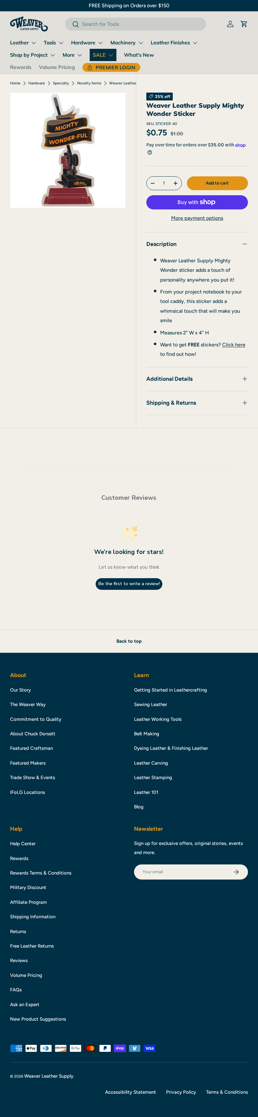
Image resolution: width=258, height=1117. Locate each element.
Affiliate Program (28, 902)
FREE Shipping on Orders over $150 (129, 6)
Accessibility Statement (130, 1092)
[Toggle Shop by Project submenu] (52, 55)
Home (15, 83)
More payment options (197, 218)
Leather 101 (146, 792)
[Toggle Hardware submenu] (100, 43)
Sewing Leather (150, 704)
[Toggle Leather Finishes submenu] (195, 43)
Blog (138, 807)
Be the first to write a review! (129, 584)
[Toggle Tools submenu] (61, 43)
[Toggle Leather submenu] (33, 43)
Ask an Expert (24, 1004)
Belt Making (146, 734)
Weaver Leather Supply (48, 1076)
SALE (99, 55)
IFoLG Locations (27, 792)
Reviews (19, 960)
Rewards (20, 67)
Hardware (83, 42)
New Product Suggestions (38, 1019)
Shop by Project (29, 55)
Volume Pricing (57, 67)
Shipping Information (32, 917)
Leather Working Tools (158, 719)
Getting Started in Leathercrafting (170, 690)
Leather (19, 42)
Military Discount (28, 887)
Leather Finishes (170, 42)
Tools (50, 42)
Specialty (61, 83)
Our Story (20, 690)
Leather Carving (151, 763)
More (69, 55)
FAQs (16, 990)
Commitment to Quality (35, 719)
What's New (139, 55)
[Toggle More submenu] (79, 55)
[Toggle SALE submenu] (111, 55)
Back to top (129, 641)
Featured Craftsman (31, 748)
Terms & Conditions (227, 1092)
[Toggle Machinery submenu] (140, 43)
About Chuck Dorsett (32, 734)
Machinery (123, 42)
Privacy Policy (181, 1092)
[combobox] (135, 24)
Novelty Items (89, 83)
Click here (233, 345)
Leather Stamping (153, 777)
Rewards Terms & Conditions (40, 873)
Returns (18, 931)
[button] (244, 24)
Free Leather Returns (32, 946)
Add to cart (217, 183)
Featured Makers (28, 763)
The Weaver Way (28, 704)
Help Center (23, 843)
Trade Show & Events (32, 777)
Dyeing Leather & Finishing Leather (171, 748)
